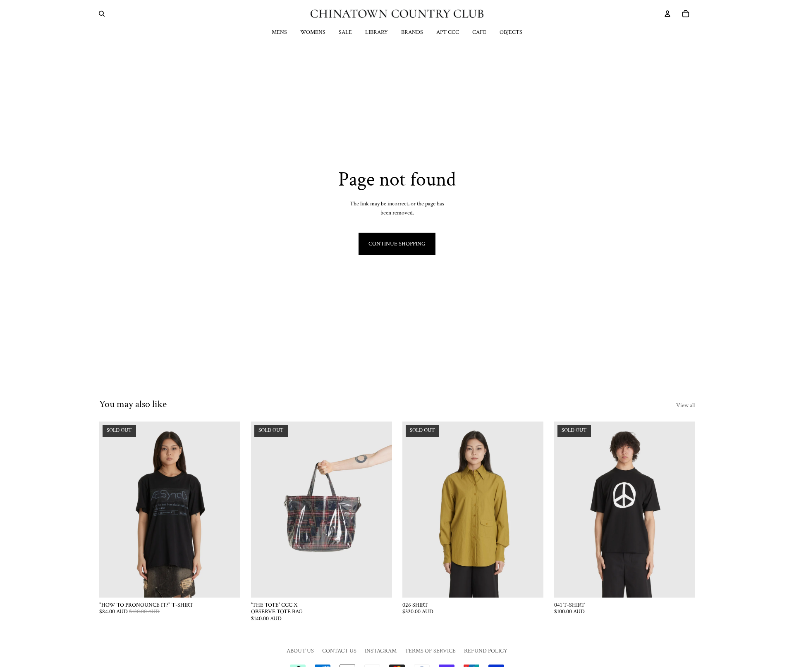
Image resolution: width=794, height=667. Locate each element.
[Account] (667, 14)
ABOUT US (300, 651)
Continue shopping (397, 244)
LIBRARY (376, 32)
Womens (312, 32)
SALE (345, 32)
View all (685, 405)
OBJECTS (511, 32)
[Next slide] (227, 509)
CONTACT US (339, 651)
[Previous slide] (111, 509)
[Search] (102, 14)
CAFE (479, 32)
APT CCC (447, 32)
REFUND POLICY (485, 651)
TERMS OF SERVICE (430, 651)
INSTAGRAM (381, 651)
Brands (412, 32)
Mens (279, 32)
